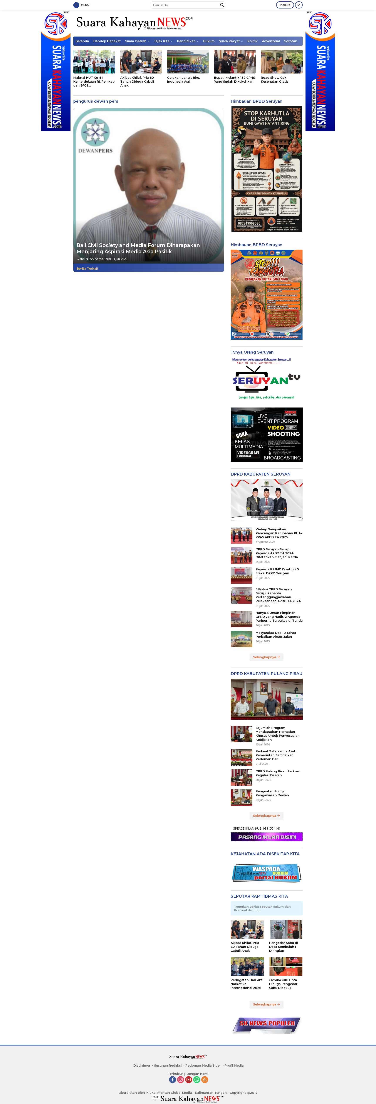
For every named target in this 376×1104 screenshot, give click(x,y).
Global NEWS (85, 259)
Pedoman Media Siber (203, 1065)
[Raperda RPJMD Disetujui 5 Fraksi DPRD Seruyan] (241, 575)
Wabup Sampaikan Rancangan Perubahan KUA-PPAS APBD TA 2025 (279, 533)
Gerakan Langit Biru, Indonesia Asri (183, 80)
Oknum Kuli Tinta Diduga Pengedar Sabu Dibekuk (283, 984)
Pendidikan (186, 41)
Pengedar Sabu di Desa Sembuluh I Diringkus (283, 947)
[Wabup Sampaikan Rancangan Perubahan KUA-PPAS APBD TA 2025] (241, 535)
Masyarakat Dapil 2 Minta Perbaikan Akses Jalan (276, 635)
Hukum (209, 41)
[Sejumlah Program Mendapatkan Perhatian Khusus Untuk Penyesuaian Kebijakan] (241, 734)
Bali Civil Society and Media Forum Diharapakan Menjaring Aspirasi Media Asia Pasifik (138, 248)
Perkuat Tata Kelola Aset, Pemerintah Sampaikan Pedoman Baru (276, 755)
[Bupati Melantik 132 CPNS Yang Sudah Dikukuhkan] (235, 61)
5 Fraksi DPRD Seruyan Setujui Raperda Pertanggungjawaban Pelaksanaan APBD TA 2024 (278, 595)
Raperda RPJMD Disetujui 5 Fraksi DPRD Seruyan (277, 571)
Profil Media (234, 1065)
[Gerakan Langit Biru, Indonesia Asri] (188, 61)
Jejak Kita (162, 41)
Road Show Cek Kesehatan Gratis (275, 80)
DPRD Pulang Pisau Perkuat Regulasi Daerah (278, 773)
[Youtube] (188, 1080)
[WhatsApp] (196, 1080)
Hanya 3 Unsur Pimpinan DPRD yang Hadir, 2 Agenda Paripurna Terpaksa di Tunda (279, 617)
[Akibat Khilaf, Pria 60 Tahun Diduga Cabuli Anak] (141, 61)
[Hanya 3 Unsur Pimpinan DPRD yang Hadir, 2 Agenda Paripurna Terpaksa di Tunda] (241, 619)
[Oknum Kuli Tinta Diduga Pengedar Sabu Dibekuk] (286, 966)
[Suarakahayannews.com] (134, 23)
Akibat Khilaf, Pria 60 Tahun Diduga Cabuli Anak (137, 81)
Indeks (285, 5)
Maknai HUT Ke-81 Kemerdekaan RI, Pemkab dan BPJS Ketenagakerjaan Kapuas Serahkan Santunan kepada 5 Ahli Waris (94, 82)
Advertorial (271, 41)
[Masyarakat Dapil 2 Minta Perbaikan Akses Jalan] (241, 639)
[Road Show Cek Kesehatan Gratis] (282, 61)
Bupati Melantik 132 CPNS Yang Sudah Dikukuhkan (234, 80)
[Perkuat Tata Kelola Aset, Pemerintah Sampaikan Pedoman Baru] (241, 757)
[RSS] (204, 1080)
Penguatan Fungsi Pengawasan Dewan (272, 793)
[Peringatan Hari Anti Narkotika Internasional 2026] (247, 966)
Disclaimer (141, 1065)
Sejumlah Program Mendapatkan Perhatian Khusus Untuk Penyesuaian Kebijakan (278, 734)
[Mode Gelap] (299, 4)
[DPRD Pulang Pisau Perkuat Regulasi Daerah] (241, 777)
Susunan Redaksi (168, 1065)
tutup (66, 12)
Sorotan (290, 41)
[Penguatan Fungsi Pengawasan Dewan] (241, 797)
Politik (252, 41)
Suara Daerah (135, 41)
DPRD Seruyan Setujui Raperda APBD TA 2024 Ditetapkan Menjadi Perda (277, 553)
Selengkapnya (265, 657)
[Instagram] (180, 1080)
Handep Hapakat (107, 41)
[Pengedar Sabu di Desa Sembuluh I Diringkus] (286, 929)
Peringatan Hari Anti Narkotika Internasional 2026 (247, 984)
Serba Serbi (103, 259)
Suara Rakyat (229, 41)
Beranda (82, 41)
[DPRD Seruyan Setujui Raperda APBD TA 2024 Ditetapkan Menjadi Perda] (241, 555)
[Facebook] (172, 1080)
